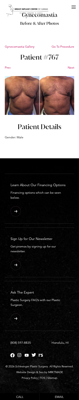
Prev (8, 68)
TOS (42, 378)
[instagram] (19, 356)
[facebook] (12, 356)
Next (71, 68)
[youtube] (27, 356)
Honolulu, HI (60, 343)
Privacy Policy (30, 378)
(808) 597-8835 (20, 343)
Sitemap (52, 378)
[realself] (41, 356)
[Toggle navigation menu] (73, 7)
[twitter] (34, 356)
